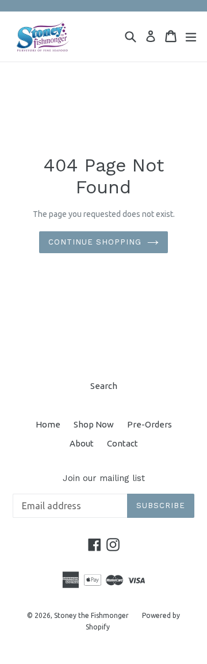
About (82, 443)
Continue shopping (95, 242)
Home (48, 424)
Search (103, 386)
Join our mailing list (104, 478)
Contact (122, 443)
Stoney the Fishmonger (91, 615)
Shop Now (94, 424)
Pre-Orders (149, 424)
